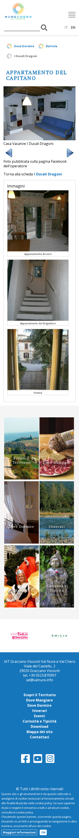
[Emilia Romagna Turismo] (59, 635)
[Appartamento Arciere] (37, 250)
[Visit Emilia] (20, 635)
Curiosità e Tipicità (39, 721)
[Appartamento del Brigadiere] (37, 319)
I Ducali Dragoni (25, 56)
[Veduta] (37, 389)
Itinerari (39, 710)
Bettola (51, 46)
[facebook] (25, 762)
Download (39, 726)
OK (43, 832)
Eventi (39, 716)
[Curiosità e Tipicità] (57, 606)
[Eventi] (21, 606)
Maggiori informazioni (19, 832)
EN (73, 27)
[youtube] (37, 762)
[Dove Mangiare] (57, 478)
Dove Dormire (24, 46)
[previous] (9, 156)
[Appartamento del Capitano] (39, 139)
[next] (70, 156)
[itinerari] (57, 542)
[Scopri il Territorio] (21, 478)
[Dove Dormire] (21, 542)
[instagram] (50, 762)
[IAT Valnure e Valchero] (27, 11)
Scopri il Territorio (39, 694)
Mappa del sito (40, 731)
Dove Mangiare (39, 700)
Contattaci (39, 737)
